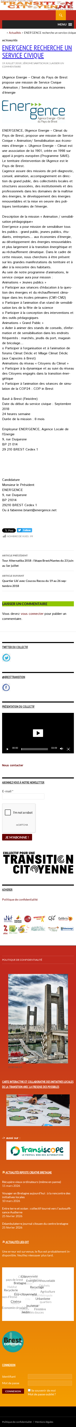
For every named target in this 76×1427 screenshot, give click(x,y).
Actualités (15, 32)
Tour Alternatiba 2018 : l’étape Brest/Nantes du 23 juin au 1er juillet (37, 560)
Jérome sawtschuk (36, 63)
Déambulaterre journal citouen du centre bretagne (35, 1223)
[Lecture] (7, 749)
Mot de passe (10, 1383)
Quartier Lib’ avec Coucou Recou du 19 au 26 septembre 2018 (34, 581)
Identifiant (9, 1376)
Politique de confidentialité (61, 5)
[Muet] (62, 749)
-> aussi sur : (11, 1138)
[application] (38, 733)
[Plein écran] (68, 749)
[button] (38, 733)
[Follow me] (24, 531)
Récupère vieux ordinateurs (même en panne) (31, 1182)
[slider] (34, 749)
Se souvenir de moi (43, 1390)
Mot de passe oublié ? (42, 1394)
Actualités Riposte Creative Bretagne (29, 1172)
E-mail (7, 791)
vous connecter (32, 613)
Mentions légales (44, 1421)
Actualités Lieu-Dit (17, 1242)
